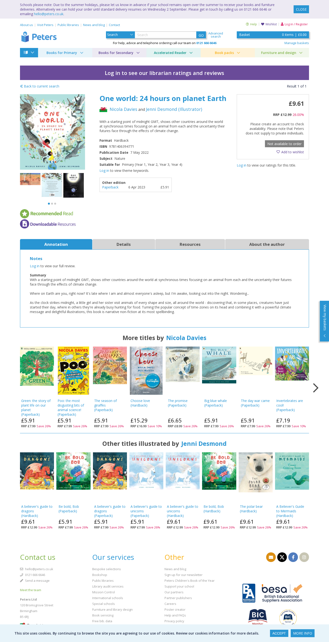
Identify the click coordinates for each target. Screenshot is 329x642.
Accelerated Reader (170, 52)
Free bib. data (102, 621)
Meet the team (30, 590)
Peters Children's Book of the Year (189, 580)
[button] (49, 204)
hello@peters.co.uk (48, 14)
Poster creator (174, 609)
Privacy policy (174, 621)
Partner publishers (178, 598)
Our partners (174, 592)
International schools (107, 598)
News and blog (94, 25)
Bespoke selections (106, 569)
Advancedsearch (215, 35)
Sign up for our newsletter (183, 575)
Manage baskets (296, 43)
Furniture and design (278, 52)
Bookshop (99, 575)
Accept (279, 633)
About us (26, 25)
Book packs (224, 52)
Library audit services (108, 586)
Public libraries (68, 25)
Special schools (103, 604)
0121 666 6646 (34, 575)
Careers (170, 604)
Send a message (37, 580)
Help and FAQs (175, 615)
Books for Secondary (116, 52)
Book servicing (102, 615)
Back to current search (41, 86)
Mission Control (103, 592)
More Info (302, 633)
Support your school (179, 586)
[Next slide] (316, 388)
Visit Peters (45, 25)
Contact (114, 25)
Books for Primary (61, 52)
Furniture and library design (112, 609)
